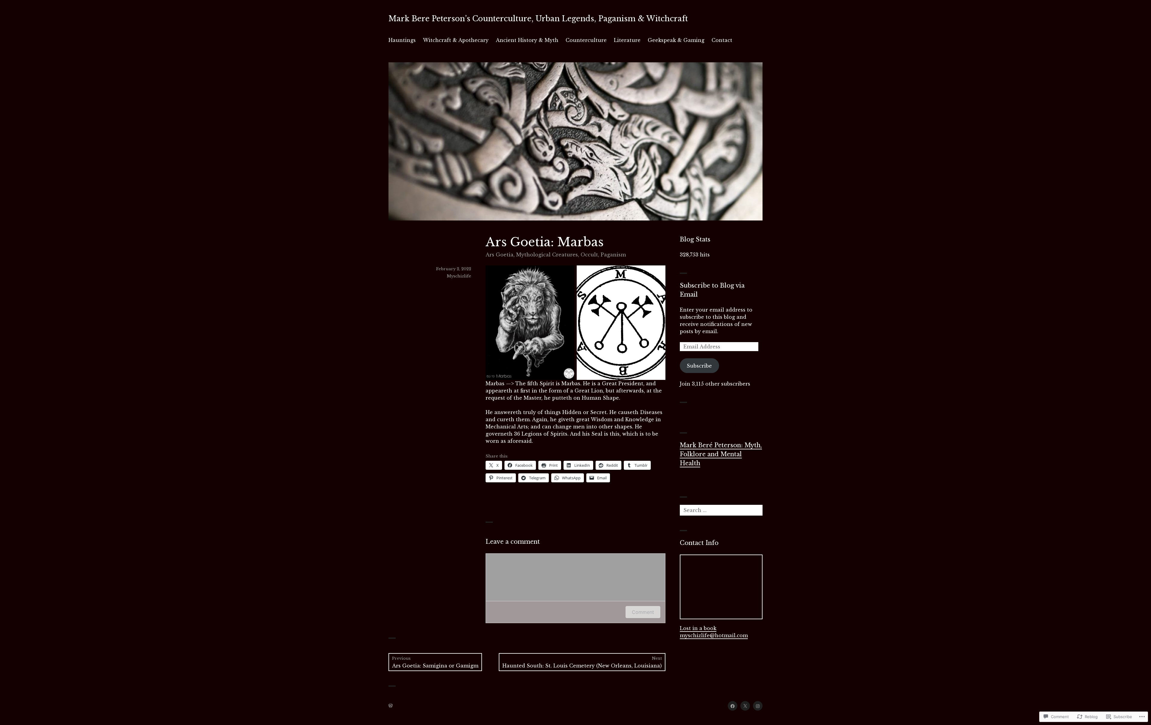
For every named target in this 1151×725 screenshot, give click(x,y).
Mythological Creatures (547, 255)
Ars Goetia (499, 255)
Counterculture (586, 40)
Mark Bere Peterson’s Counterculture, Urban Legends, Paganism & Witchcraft (538, 18)
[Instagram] (758, 706)
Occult (589, 255)
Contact (722, 40)
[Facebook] (732, 706)
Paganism (613, 255)
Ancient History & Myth (527, 40)
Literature (627, 40)
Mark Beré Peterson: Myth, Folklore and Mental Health (721, 454)
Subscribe (699, 366)
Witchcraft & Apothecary (456, 40)
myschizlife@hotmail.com (714, 635)
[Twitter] (745, 706)
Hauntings (402, 40)
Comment (643, 612)
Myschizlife (459, 276)
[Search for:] (721, 510)
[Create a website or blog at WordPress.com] (390, 706)
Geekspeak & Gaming (676, 40)
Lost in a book (698, 628)
